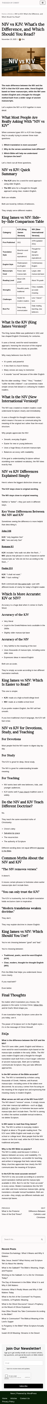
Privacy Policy (8, 1402)
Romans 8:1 (7, 546)
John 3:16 (6, 530)
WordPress (32, 1393)
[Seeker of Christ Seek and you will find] (10, 3)
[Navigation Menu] (42, 3)
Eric (23, 39)
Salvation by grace (12, 833)
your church (24, 792)
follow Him (38, 1005)
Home (4, 14)
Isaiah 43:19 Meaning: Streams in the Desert (21, 1333)
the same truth (24, 584)
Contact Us (25, 1398)
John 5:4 (14, 1108)
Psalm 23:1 (7, 568)
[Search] (42, 1239)
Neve (12, 1393)
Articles (10, 14)
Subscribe (23, 1386)
